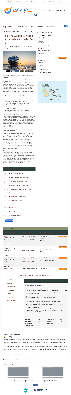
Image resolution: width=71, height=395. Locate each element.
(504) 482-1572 (42, 10)
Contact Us (62, 57)
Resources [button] (51, 1)
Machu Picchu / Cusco (16, 200)
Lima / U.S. (13, 211)
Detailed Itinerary (9, 220)
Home (9, 1)
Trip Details (8, 26)
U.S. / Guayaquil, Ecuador (17, 173)
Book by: (42, 239)
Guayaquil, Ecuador (16, 215)
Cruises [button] (25, 1)
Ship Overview (41, 26)
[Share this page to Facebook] (65, 26)
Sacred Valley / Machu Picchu (18, 196)
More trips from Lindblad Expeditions (15, 354)
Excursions (43, 1)
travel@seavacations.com (36, 381)
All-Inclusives (34, 1)
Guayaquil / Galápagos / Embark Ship (20, 177)
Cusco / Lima (14, 207)
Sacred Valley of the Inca (17, 192)
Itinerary (21, 26)
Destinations (17, 1)
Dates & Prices (30, 26)
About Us (61, 1)
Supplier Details (51, 26)
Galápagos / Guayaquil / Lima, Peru (19, 185)
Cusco (12, 204)
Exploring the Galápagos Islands (19, 181)
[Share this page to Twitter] (67, 26)
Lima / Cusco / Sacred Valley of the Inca (21, 189)
